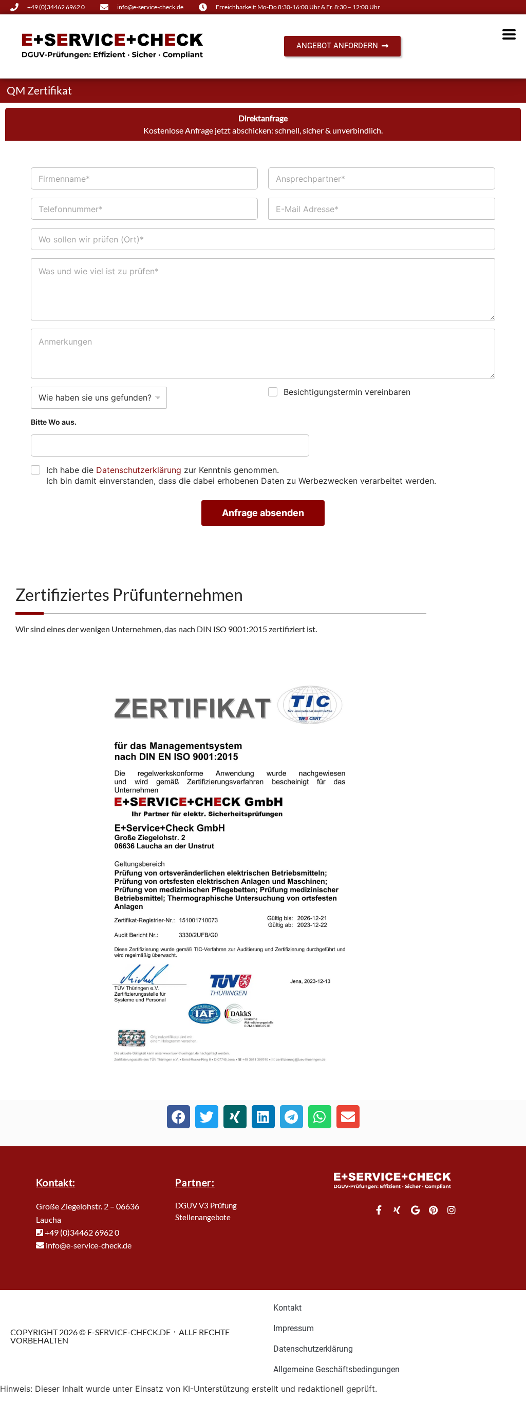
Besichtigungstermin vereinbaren (347, 392)
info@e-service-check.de (88, 1245)
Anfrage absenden (263, 512)
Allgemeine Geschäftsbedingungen (336, 1369)
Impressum (293, 1328)
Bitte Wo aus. (54, 422)
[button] (178, 1116)
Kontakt (287, 1308)
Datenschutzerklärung (138, 470)
